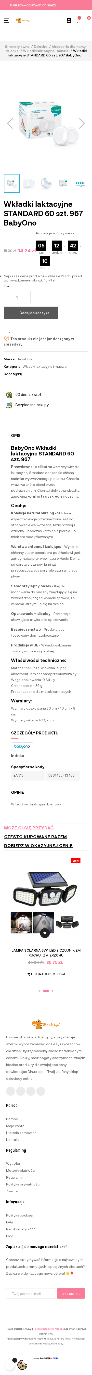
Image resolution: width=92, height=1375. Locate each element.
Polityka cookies (19, 1215)
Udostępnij (27, 374)
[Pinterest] (40, 1091)
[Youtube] (30, 1091)
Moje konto (15, 1126)
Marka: (9, 359)
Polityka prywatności (23, 1184)
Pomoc (12, 1119)
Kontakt (12, 1139)
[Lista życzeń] (78, 20)
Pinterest (40, 374)
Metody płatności (20, 1170)
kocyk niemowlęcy (75, 1338)
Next (75, 920)
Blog (9, 1236)
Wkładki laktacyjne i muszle (45, 366)
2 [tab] (46, 991)
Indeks (17, 755)
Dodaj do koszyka (35, 313)
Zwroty (12, 1191)
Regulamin (14, 1177)
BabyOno (24, 359)
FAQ (9, 1222)
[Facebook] (10, 1091)
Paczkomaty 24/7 (20, 1229)
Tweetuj (34, 374)
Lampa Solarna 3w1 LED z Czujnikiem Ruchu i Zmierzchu (46, 952)
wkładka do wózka (39, 1343)
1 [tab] (39, 991)
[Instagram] (20, 1091)
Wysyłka (13, 1163)
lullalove (48, 1338)
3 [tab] (52, 991)
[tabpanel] (46, 921)
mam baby (57, 1343)
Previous (16, 920)
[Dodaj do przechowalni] (10, 330)
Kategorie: (12, 366)
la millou (59, 1338)
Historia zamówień (21, 1133)
